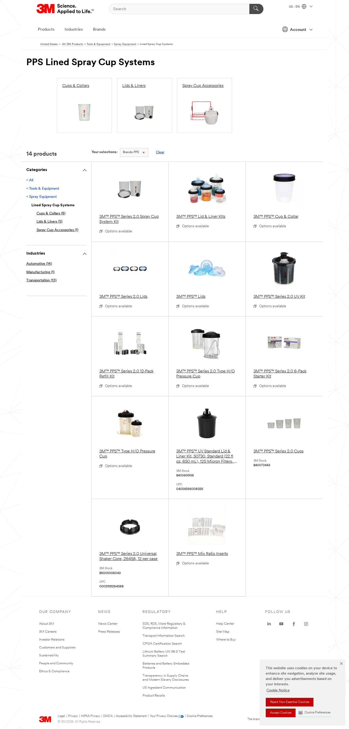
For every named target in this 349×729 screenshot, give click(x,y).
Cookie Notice (278, 690)
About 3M (46, 623)
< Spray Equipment (41, 197)
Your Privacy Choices (164, 716)
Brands (99, 30)
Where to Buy (226, 639)
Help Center (225, 623)
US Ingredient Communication (164, 687)
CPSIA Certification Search (162, 643)
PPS (131, 152)
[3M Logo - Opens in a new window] (66, 9)
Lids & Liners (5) (49, 222)
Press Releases (109, 631)
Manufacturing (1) (40, 272)
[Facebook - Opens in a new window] (294, 624)
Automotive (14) (39, 264)
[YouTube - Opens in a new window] (281, 624)
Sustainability (49, 655)
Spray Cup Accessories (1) (57, 230)
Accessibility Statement (131, 716)
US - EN (294, 6)
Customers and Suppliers (57, 647)
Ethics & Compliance (54, 671)
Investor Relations (51, 639)
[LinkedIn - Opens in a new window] (269, 624)
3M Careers (47, 631)
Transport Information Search (164, 635)
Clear (160, 152)
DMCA (108, 716)
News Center (107, 623)
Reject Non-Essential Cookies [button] (289, 702)
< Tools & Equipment (42, 189)
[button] (314, 713)
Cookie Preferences (200, 716)
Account (298, 30)
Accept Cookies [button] (280, 712)
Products (46, 30)
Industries (74, 30)
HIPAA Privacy (90, 716)
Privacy (73, 716)
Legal (61, 716)
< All (29, 180)
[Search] (256, 9)
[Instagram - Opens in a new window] (306, 624)
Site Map (222, 631)
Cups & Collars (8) (51, 213)
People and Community (56, 663)
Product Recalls (154, 695)
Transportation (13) (41, 280)
